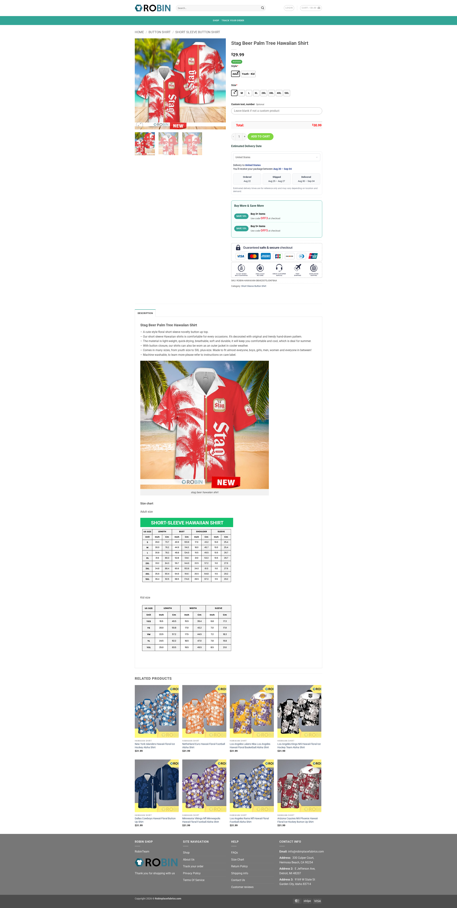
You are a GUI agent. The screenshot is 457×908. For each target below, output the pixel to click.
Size (234, 85)
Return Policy (239, 866)
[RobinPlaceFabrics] (152, 8)
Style (234, 66)
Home (139, 32)
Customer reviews (242, 887)
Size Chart (237, 859)
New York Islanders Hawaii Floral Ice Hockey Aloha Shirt (155, 746)
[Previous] (141, 84)
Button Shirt (160, 32)
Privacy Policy (192, 873)
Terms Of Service (193, 880)
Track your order (233, 20)
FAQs (234, 852)
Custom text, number (243, 104)
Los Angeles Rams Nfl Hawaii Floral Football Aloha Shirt (249, 820)
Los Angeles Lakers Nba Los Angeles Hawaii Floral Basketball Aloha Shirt (250, 746)
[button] (289, 8)
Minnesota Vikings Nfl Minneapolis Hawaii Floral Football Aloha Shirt (201, 820)
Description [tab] (145, 313)
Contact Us (238, 880)
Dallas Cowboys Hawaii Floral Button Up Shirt (155, 820)
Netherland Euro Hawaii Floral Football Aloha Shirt (203, 746)
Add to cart (260, 136)
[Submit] (263, 8)
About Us (188, 859)
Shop (216, 20)
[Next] (219, 84)
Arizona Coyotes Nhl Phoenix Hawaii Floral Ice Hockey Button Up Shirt (297, 820)
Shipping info (239, 873)
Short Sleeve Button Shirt (197, 32)
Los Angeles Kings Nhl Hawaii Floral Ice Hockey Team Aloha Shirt (299, 746)
